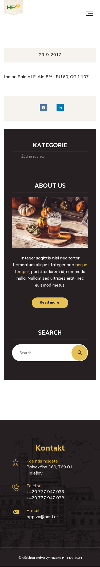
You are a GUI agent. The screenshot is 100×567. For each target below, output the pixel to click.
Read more (49, 303)
